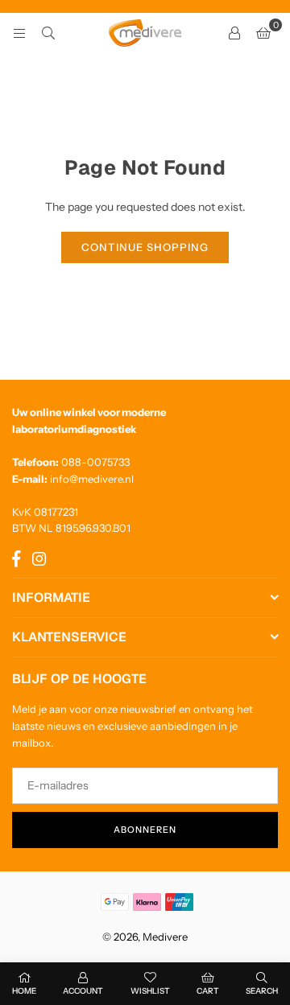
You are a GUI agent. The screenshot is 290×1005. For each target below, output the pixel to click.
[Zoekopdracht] (48, 33)
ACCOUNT (83, 991)
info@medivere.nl (92, 478)
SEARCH (262, 991)
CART (208, 991)
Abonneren (145, 829)
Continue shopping (145, 247)
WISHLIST (150, 991)
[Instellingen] (234, 33)
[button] (263, 33)
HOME (24, 991)
